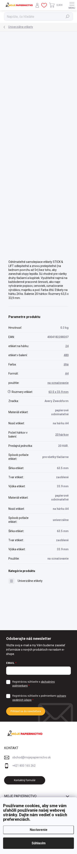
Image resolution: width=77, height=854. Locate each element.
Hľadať (67, 16)
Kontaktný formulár (25, 780)
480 (66, 355)
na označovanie (58, 382)
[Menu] (72, 5)
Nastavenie (38, 830)
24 (67, 346)
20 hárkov (62, 434)
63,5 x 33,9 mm (58, 392)
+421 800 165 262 (24, 765)
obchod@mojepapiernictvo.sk (31, 757)
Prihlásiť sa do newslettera (25, 711)
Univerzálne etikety (30, 580)
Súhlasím (39, 843)
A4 (67, 373)
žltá (66, 364)
